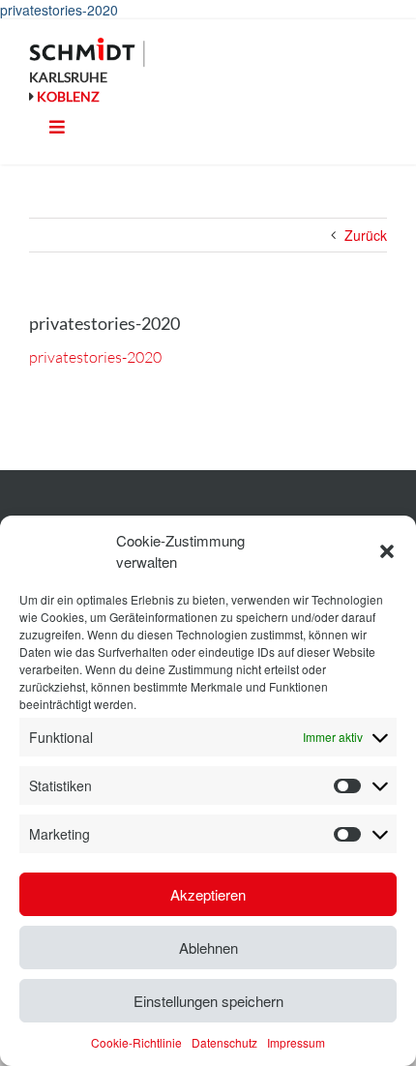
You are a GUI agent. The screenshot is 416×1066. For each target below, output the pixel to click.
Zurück (365, 235)
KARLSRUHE (68, 77)
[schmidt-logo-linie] (87, 52)
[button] (387, 551)
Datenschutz (224, 1042)
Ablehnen (208, 947)
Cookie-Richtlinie (136, 1042)
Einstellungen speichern (208, 1001)
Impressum (296, 1042)
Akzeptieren (208, 894)
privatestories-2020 (59, 9)
